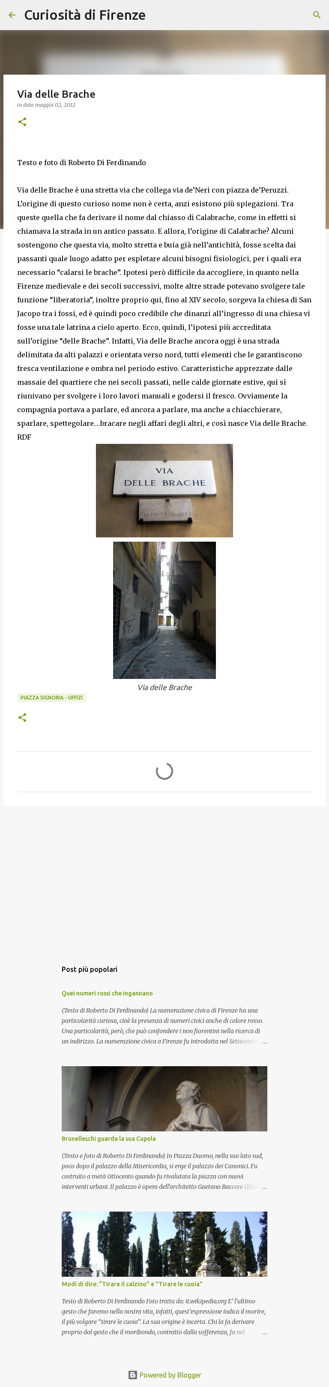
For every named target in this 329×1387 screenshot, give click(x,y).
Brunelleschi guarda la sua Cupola (109, 1138)
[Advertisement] (164, 879)
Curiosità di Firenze (85, 14)
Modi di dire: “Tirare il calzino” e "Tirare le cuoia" (132, 1284)
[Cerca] (158, 15)
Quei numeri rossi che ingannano (107, 993)
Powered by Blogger (169, 1375)
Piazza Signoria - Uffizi (52, 697)
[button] (22, 122)
